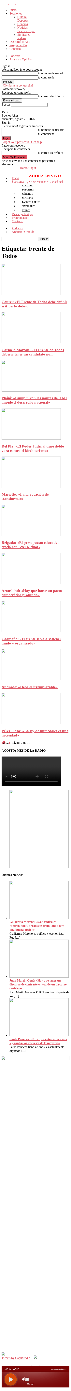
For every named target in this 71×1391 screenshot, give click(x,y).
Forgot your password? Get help (22, 142)
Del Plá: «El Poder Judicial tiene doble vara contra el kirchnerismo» (33, 448)
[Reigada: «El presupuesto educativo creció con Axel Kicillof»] (31, 535)
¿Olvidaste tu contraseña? (17, 85)
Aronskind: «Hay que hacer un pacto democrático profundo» (32, 593)
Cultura (22, 17)
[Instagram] (12, 3)
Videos (21, 38)
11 (10, 742)
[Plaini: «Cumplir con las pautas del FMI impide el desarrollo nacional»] (31, 390)
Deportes (23, 20)
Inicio (13, 10)
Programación (18, 45)
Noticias (22, 27)
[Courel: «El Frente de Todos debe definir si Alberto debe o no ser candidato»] (31, 294)
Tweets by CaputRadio (16, 1358)
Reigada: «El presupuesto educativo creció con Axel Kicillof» (31, 545)
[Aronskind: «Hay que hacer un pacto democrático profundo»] (31, 583)
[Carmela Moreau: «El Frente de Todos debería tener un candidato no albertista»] (31, 342)
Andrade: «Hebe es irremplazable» (30, 687)
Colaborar (15, 52)
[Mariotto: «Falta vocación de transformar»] (31, 487)
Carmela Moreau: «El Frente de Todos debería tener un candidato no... (33, 352)
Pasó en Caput (26, 31)
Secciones (15, 13)
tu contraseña (46, 77)
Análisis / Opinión (20, 59)
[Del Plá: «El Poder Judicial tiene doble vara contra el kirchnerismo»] (31, 438)
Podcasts (14, 55)
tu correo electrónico (51, 96)
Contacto (15, 48)
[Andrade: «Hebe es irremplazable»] (31, 679)
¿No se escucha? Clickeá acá (45, 181)
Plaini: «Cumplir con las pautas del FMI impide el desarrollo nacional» (34, 400)
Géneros (22, 24)
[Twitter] (19, 3)
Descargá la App (19, 41)
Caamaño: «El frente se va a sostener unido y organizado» (31, 641)
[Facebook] (5, 3)
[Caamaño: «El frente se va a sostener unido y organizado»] (31, 631)
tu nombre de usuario (51, 73)
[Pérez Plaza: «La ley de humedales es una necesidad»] (31, 723)
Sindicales (23, 34)
